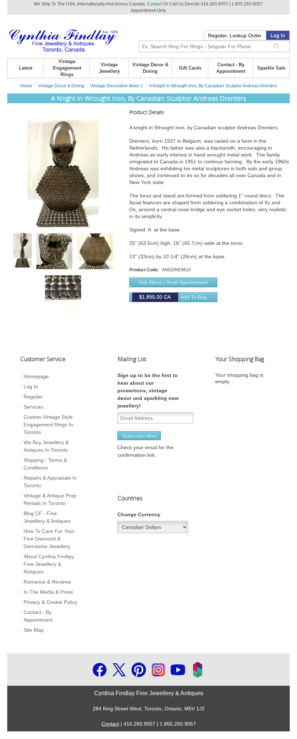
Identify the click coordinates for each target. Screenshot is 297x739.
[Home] (63, 40)
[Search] (276, 45)
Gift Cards (190, 68)
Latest (25, 68)
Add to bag (173, 297)
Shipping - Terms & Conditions (45, 464)
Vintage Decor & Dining (150, 68)
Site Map (34, 630)
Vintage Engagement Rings (67, 68)
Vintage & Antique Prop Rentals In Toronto (50, 499)
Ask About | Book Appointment (173, 282)
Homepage (36, 376)
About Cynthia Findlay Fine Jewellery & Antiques (49, 564)
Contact (154, 4)
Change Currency (138, 514)
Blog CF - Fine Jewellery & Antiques (47, 517)
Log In (278, 35)
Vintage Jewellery (109, 68)
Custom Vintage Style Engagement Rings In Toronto (48, 424)
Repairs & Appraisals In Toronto (50, 481)
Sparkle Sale (271, 68)
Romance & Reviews (47, 582)
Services (33, 407)
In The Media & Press (48, 592)
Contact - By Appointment (230, 68)
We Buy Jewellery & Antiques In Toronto (46, 446)
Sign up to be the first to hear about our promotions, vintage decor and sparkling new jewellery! (148, 390)
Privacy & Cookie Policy (50, 602)
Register (33, 397)
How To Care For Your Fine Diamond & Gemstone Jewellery (49, 538)
